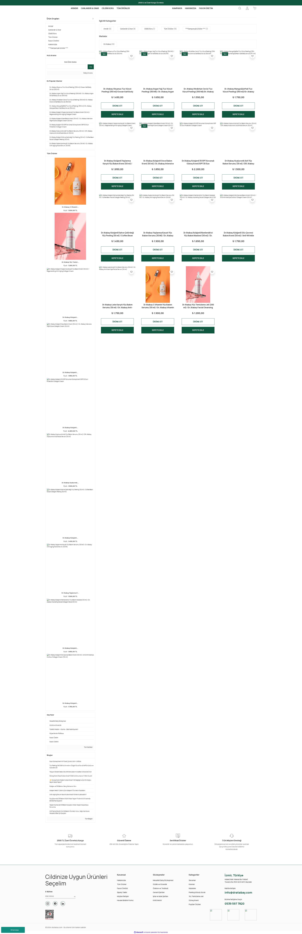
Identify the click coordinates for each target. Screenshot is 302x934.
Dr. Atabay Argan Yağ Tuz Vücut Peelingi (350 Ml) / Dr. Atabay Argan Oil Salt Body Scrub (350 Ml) (158, 90)
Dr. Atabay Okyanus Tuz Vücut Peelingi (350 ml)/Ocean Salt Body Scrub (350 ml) (117, 90)
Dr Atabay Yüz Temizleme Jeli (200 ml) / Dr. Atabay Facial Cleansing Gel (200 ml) (198, 306)
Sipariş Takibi (122, 892)
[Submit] (75, 896)
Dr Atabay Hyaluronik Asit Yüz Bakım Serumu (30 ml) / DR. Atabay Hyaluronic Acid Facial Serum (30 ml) (238, 162)
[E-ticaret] (151, 932)
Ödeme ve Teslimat (160, 888)
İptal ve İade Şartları (160, 896)
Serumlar (192, 880)
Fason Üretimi (122, 888)
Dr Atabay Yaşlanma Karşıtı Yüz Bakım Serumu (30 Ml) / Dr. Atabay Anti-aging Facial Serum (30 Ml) (157, 234)
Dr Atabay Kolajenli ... (70, 317)
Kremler (192, 884)
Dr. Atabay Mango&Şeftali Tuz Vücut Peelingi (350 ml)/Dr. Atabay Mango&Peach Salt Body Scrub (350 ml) (238, 90)
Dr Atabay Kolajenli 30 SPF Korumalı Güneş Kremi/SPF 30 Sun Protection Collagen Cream (198, 162)
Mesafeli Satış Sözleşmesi (163, 880)
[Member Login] (247, 8)
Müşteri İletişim (123, 896)
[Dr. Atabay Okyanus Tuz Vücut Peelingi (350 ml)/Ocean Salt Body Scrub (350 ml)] (117, 68)
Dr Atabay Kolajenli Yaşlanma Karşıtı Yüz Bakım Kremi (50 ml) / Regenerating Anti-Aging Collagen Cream (117, 162)
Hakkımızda (121, 880)
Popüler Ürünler (195, 904)
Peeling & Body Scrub (197, 892)
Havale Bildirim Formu (125, 900)
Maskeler (192, 888)
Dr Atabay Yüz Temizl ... (70, 262)
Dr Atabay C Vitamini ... (70, 207)
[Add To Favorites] (131, 56)
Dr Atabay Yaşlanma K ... (70, 593)
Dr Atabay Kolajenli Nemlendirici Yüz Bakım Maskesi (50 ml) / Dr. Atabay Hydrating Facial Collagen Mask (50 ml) (198, 234)
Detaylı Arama (88, 73)
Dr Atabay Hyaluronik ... (70, 483)
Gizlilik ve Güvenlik (160, 884)
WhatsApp (14, 930)
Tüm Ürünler (121, 884)
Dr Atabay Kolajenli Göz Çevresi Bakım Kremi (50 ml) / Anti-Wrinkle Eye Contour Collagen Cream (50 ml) (238, 234)
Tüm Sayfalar (88, 747)
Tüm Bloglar (89, 819)
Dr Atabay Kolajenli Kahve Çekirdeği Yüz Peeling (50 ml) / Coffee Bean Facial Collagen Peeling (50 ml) (117, 234)
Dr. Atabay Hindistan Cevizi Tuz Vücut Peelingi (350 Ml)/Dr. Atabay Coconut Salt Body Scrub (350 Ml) (198, 90)
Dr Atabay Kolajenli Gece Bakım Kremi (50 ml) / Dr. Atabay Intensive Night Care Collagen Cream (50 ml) (158, 162)
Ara (90, 67)
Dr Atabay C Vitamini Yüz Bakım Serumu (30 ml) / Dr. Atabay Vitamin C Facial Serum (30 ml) (158, 306)
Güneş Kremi (194, 900)
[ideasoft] (138, 932)
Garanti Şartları (159, 892)
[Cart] (255, 8)
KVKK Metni (157, 900)
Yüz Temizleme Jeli (196, 896)
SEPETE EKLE (117, 114)
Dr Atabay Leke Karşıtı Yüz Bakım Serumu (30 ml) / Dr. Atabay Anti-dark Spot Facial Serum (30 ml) (117, 306)
